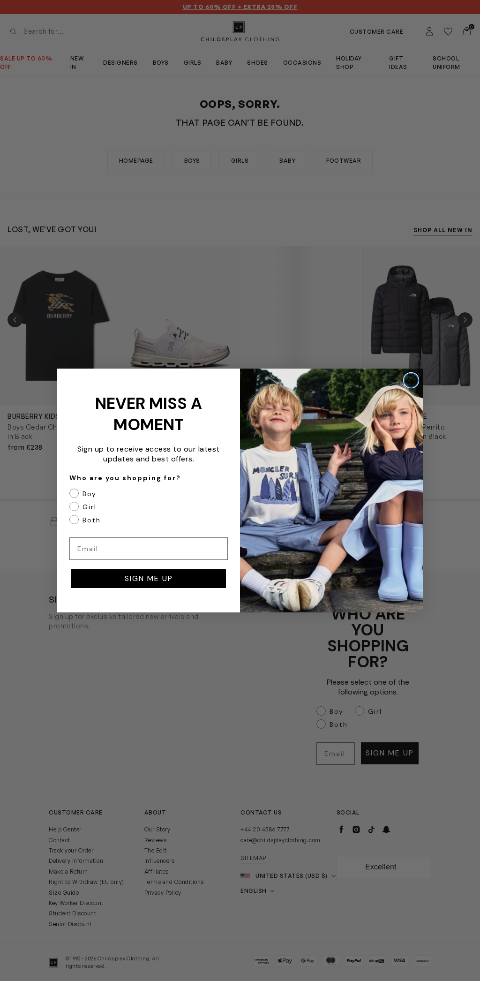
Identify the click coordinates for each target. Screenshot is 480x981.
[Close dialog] (411, 380)
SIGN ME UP (149, 578)
